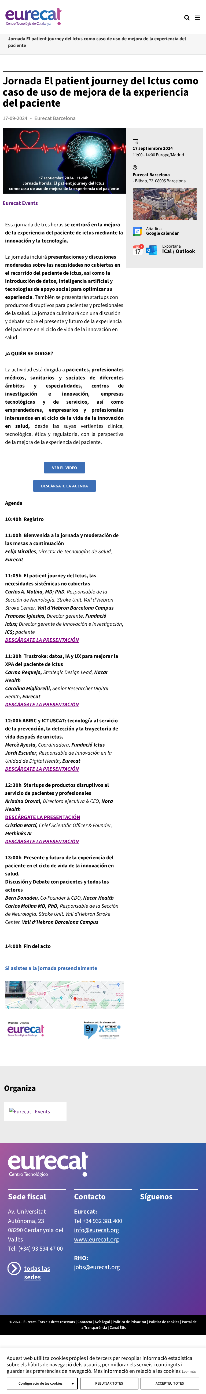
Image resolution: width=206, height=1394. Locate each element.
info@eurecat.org (96, 1230)
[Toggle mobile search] (187, 17)
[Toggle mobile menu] (198, 17)
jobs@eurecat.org (97, 1267)
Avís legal (102, 1322)
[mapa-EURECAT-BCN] (64, 983)
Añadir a (162, 232)
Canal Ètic (118, 1328)
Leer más (189, 1371)
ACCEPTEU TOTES (170, 1383)
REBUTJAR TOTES (109, 1383)
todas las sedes (37, 1273)
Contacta (85, 1322)
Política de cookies (164, 1322)
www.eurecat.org (96, 1239)
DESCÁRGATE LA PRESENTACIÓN (42, 704)
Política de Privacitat (129, 1322)
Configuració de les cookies (40, 1383)
